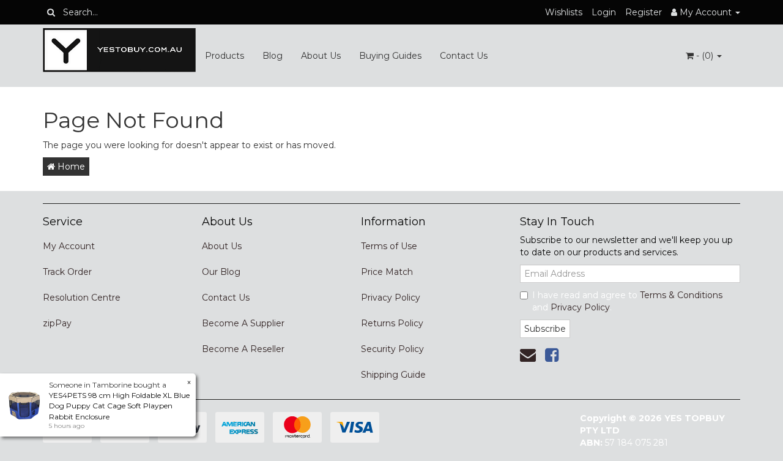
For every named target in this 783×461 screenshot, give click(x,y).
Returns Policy (392, 323)
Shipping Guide (393, 374)
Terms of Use (389, 246)
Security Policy (392, 348)
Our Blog (221, 271)
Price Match (387, 271)
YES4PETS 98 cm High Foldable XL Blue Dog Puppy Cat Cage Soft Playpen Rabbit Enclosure (119, 406)
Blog (272, 55)
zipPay (57, 323)
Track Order (67, 271)
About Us (321, 55)
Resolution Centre (82, 297)
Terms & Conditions (681, 295)
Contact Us (464, 55)
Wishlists (563, 12)
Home (70, 166)
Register (643, 12)
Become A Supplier (243, 323)
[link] (551, 355)
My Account (69, 246)
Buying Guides (390, 55)
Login (604, 12)
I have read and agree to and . (627, 301)
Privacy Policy (390, 297)
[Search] (51, 12)
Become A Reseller (243, 348)
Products (224, 55)
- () (705, 55)
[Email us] (528, 355)
